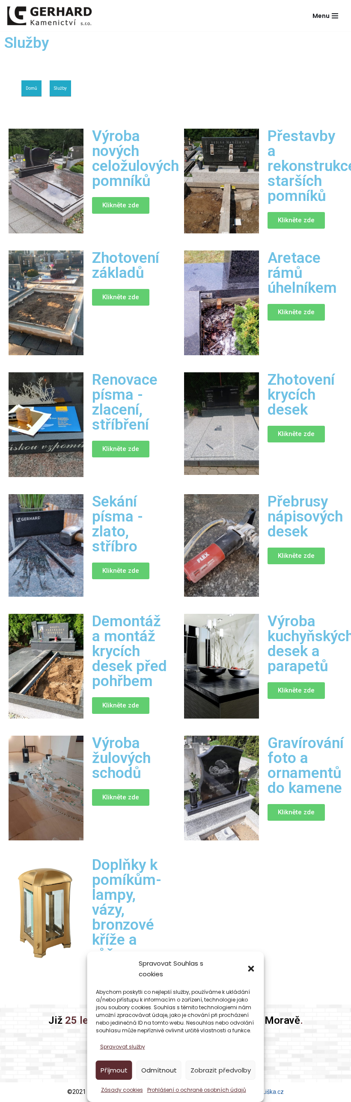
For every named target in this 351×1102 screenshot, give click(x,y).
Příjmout (114, 1070)
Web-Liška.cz (266, 1091)
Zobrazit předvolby (220, 1070)
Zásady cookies (122, 1089)
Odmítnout (159, 1070)
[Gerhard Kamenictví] (49, 15)
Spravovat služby (122, 1046)
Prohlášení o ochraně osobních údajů (196, 1089)
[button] (251, 968)
